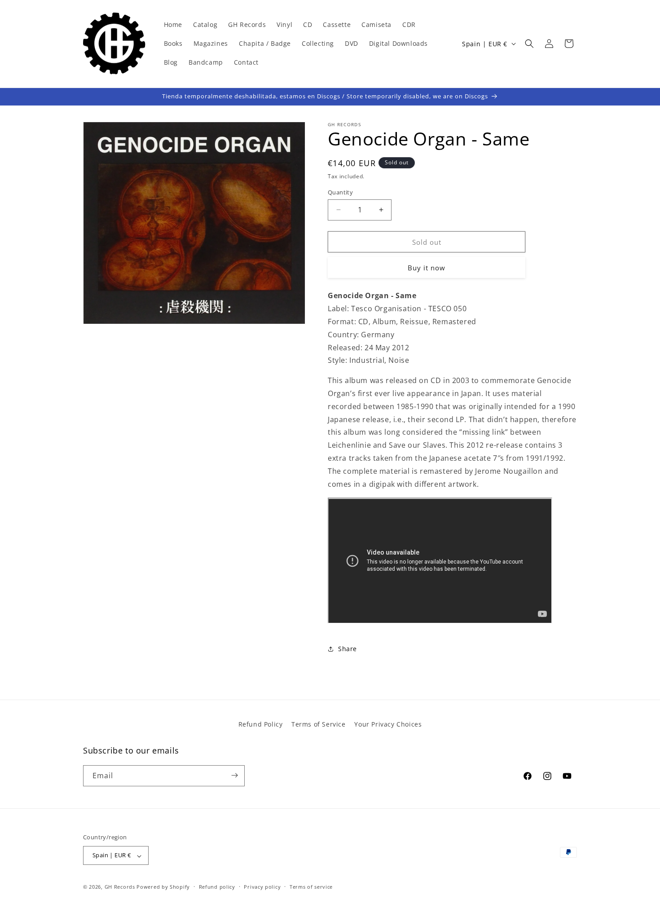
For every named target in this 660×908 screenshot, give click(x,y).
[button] (529, 43)
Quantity (340, 192)
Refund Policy (260, 724)
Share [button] (347, 648)
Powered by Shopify (163, 887)
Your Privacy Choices (388, 724)
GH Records (120, 887)
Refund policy (217, 886)
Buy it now (426, 268)
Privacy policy (262, 886)
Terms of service (311, 886)
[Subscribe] (234, 775)
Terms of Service (318, 724)
